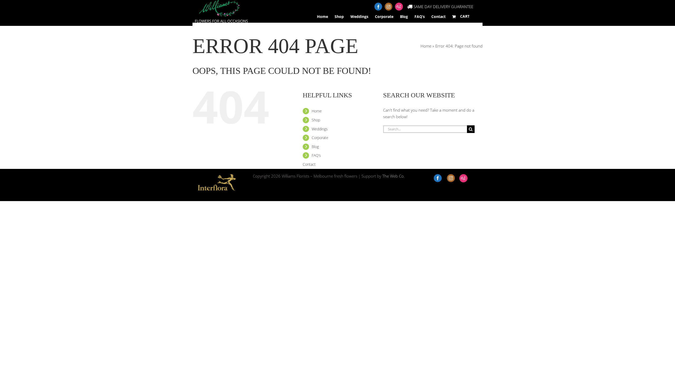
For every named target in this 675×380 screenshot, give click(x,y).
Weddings (320, 128)
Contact (438, 16)
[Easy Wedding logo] (463, 178)
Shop (316, 119)
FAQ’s (316, 155)
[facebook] (438, 178)
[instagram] (451, 178)
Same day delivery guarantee (442, 6)
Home (426, 46)
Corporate (320, 137)
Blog (315, 146)
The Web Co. (393, 176)
